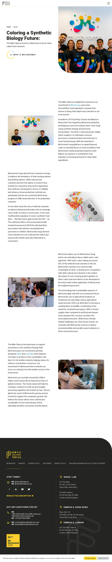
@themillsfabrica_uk (23, 484)
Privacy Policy (60, 463)
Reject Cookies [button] (103, 558)
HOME (9, 27)
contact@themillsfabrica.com (27, 522)
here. (73, 558)
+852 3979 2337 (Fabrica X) (22, 516)
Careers (21, 463)
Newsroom (11, 463)
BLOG (16, 27)
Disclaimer (47, 463)
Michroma (75, 105)
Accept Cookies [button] (90, 558)
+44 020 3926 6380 (22, 518)
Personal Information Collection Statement (87, 463)
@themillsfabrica (22, 482)
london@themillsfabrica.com (26, 524)
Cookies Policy (34, 463)
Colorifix (29, 354)
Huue (19, 354)
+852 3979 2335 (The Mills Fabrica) (25, 514)
